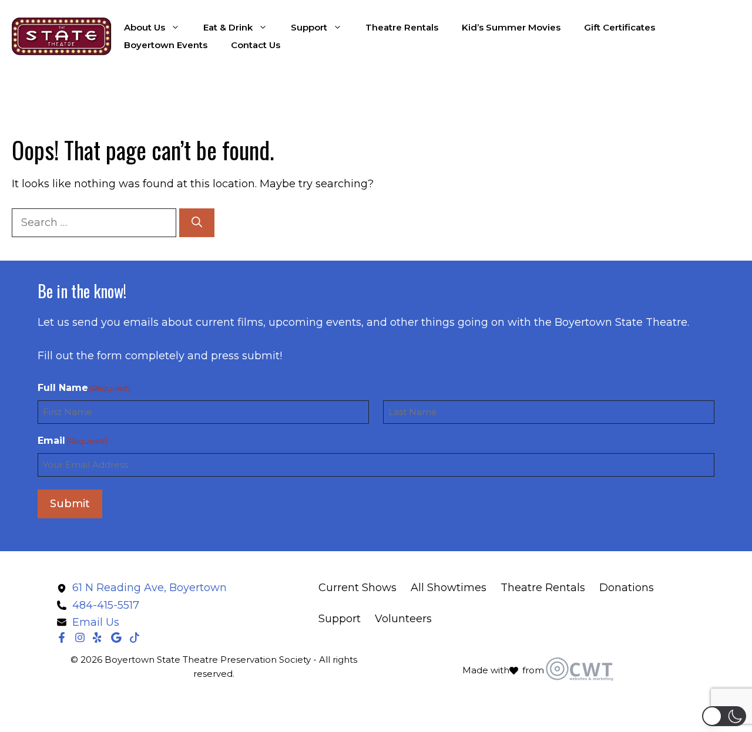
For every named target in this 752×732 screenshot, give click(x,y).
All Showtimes (448, 587)
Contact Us (255, 44)
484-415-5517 (105, 605)
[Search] (196, 222)
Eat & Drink (228, 27)
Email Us (95, 622)
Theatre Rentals (401, 27)
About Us (144, 27)
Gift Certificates (619, 27)
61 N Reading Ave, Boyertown (149, 587)
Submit (70, 503)
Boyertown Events (165, 44)
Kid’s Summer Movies (511, 27)
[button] (724, 716)
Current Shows (357, 587)
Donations (626, 587)
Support (309, 27)
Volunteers (403, 618)
